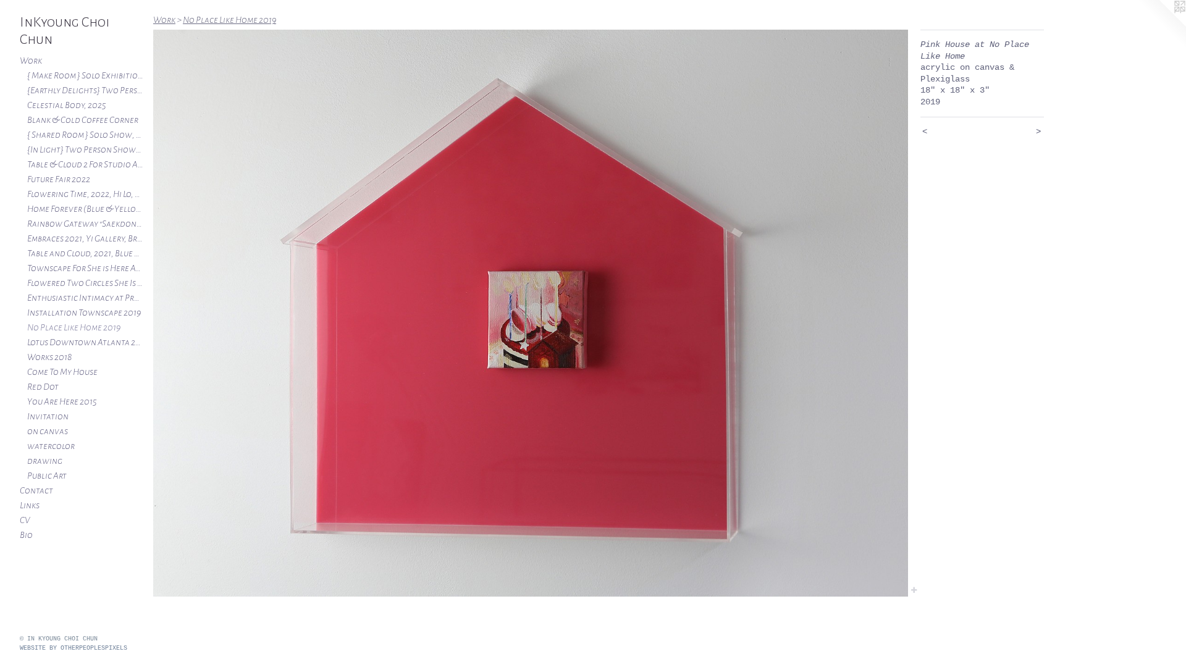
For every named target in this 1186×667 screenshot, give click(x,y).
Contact (36, 490)
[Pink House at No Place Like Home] (530, 313)
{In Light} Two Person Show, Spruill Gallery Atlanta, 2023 (85, 149)
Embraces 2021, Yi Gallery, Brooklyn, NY (85, 238)
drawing (44, 461)
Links (30, 505)
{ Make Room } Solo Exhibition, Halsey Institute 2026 (85, 75)
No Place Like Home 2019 (73, 327)
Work (31, 60)
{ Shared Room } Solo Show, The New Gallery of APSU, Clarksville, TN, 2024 (85, 135)
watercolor (51, 446)
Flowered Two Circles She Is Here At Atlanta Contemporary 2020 (85, 283)
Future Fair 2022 (58, 179)
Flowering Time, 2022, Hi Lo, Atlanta (85, 194)
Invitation (48, 416)
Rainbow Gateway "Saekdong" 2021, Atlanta (85, 224)
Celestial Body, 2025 (66, 105)
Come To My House (62, 372)
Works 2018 (49, 357)
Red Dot (43, 387)
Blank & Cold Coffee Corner (82, 120)
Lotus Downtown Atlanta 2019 (85, 342)
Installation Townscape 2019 (84, 312)
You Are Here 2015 (62, 401)
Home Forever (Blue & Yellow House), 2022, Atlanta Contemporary (85, 209)
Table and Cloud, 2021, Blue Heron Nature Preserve (85, 253)
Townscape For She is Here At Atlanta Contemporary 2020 (85, 268)
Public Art (47, 475)
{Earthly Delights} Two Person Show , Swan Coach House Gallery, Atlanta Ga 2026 (85, 90)
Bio (26, 535)
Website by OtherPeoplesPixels (73, 648)
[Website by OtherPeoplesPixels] (1161, 24)
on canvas (47, 431)
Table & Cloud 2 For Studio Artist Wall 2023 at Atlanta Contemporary (85, 164)
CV (25, 520)
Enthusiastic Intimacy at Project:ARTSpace (85, 298)
